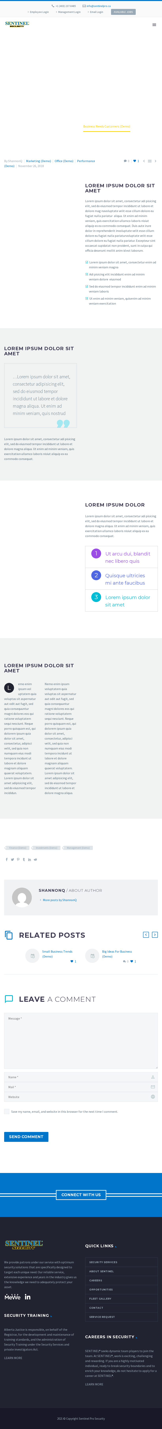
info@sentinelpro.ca (99, 6)
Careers (95, 1280)
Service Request (102, 1316)
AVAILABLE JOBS (123, 12)
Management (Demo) (78, 848)
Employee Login (39, 12)
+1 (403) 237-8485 (66, 6)
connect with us (81, 1195)
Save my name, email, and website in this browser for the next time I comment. (64, 1112)
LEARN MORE (13, 1358)
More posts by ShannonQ (60, 900)
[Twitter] (12, 859)
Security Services (103, 1262)
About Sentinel (101, 1271)
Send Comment (26, 1137)
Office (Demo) (64, 161)
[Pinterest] (18, 859)
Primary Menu (154, 25)
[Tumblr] (23, 859)
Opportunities (101, 1289)
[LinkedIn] (29, 859)
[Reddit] (35, 859)
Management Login (69, 12)
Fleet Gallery (100, 1298)
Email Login (96, 12)
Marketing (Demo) (38, 161)
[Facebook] (6, 859)
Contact (96, 1307)
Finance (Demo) (17, 848)
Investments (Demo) (46, 848)
